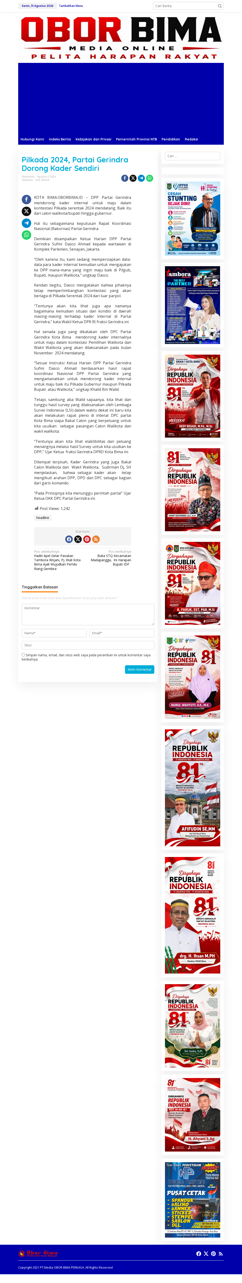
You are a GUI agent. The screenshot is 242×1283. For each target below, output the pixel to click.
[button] (220, 6)
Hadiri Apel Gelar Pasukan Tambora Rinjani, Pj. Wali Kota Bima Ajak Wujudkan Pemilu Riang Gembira (57, 560)
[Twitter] (78, 539)
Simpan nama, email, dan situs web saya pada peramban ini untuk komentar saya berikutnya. (86, 657)
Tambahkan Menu (71, 6)
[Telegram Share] (141, 178)
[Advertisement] (121, 98)
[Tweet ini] (133, 178)
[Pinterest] (87, 539)
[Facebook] (69, 539)
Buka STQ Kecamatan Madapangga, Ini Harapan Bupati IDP (111, 558)
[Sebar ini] (124, 178)
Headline (27, 180)
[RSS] (96, 539)
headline (42, 517)
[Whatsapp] (149, 178)
